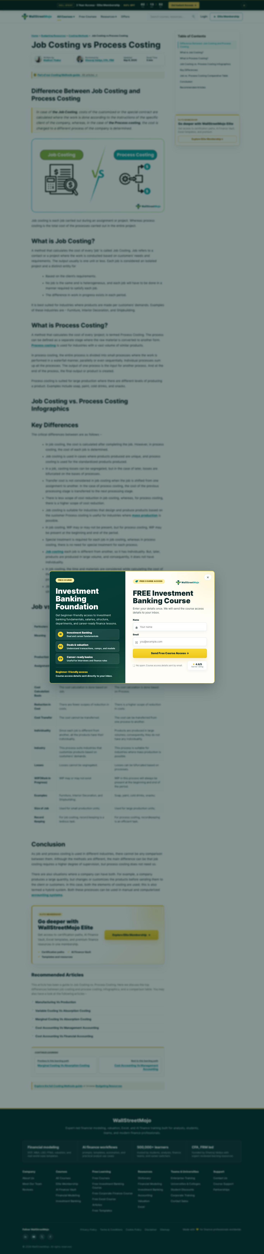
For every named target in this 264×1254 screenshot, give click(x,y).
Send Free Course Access (170, 653)
